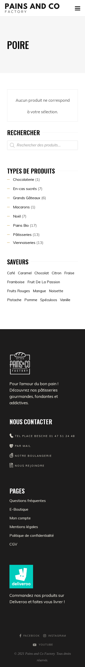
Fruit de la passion (43, 282)
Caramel (25, 273)
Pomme (30, 300)
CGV (13, 544)
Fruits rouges (18, 291)
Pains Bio (21, 225)
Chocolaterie (23, 179)
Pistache (14, 300)
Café (11, 273)
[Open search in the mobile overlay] (42, 145)
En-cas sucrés (25, 188)
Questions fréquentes (27, 500)
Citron (56, 273)
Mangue (39, 291)
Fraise (69, 273)
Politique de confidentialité (31, 535)
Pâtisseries (22, 234)
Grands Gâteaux (26, 197)
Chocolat (41, 273)
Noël (17, 216)
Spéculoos (48, 300)
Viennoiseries (24, 242)
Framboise (16, 282)
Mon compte (20, 518)
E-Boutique (18, 509)
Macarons (21, 207)
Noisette (56, 291)
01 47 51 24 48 (62, 436)
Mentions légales (23, 526)
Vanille (65, 300)
